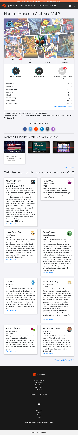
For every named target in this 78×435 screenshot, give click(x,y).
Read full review (11, 223)
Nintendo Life (13, 180)
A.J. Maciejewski (11, 331)
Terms (39, 415)
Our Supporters (39, 387)
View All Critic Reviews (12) (64, 360)
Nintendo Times (51, 328)
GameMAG (48, 180)
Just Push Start (14, 232)
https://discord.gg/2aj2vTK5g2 (49, 1)
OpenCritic (28, 422)
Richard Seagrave (49, 235)
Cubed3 (10, 281)
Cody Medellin (48, 284)
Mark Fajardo (10, 235)
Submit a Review (39, 380)
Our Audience (39, 385)
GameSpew (49, 232)
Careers (39, 412)
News (21, 6)
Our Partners (39, 382)
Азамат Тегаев (48, 184)
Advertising (39, 410)
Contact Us (39, 389)
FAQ (55, 6)
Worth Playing (50, 281)
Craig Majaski (47, 331)
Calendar (41, 6)
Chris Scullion (11, 184)
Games (29, 6)
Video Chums (13, 328)
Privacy (39, 417)
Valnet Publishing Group (46, 422)
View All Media (69, 168)
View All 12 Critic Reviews (63, 106)
